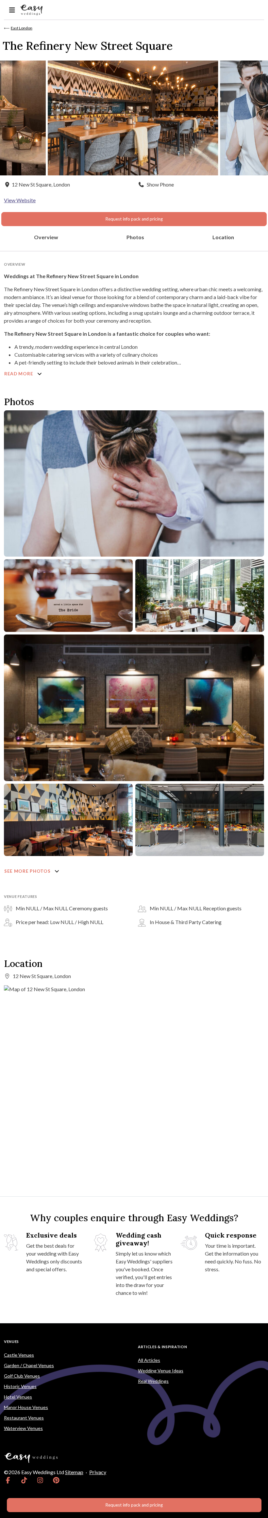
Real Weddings (153, 1381)
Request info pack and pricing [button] (134, 219)
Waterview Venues (23, 1428)
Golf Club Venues (22, 1376)
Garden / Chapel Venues (29, 1365)
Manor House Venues (26, 1407)
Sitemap (74, 1472)
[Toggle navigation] (12, 10)
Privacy (97, 1472)
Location (223, 237)
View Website (20, 200)
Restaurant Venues (24, 1417)
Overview (46, 237)
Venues (11, 1341)
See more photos (28, 871)
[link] (8, 1480)
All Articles (149, 1360)
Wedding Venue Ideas (160, 1370)
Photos (135, 237)
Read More (19, 373)
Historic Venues (20, 1386)
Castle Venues (19, 1355)
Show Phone (160, 184)
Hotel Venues (18, 1397)
